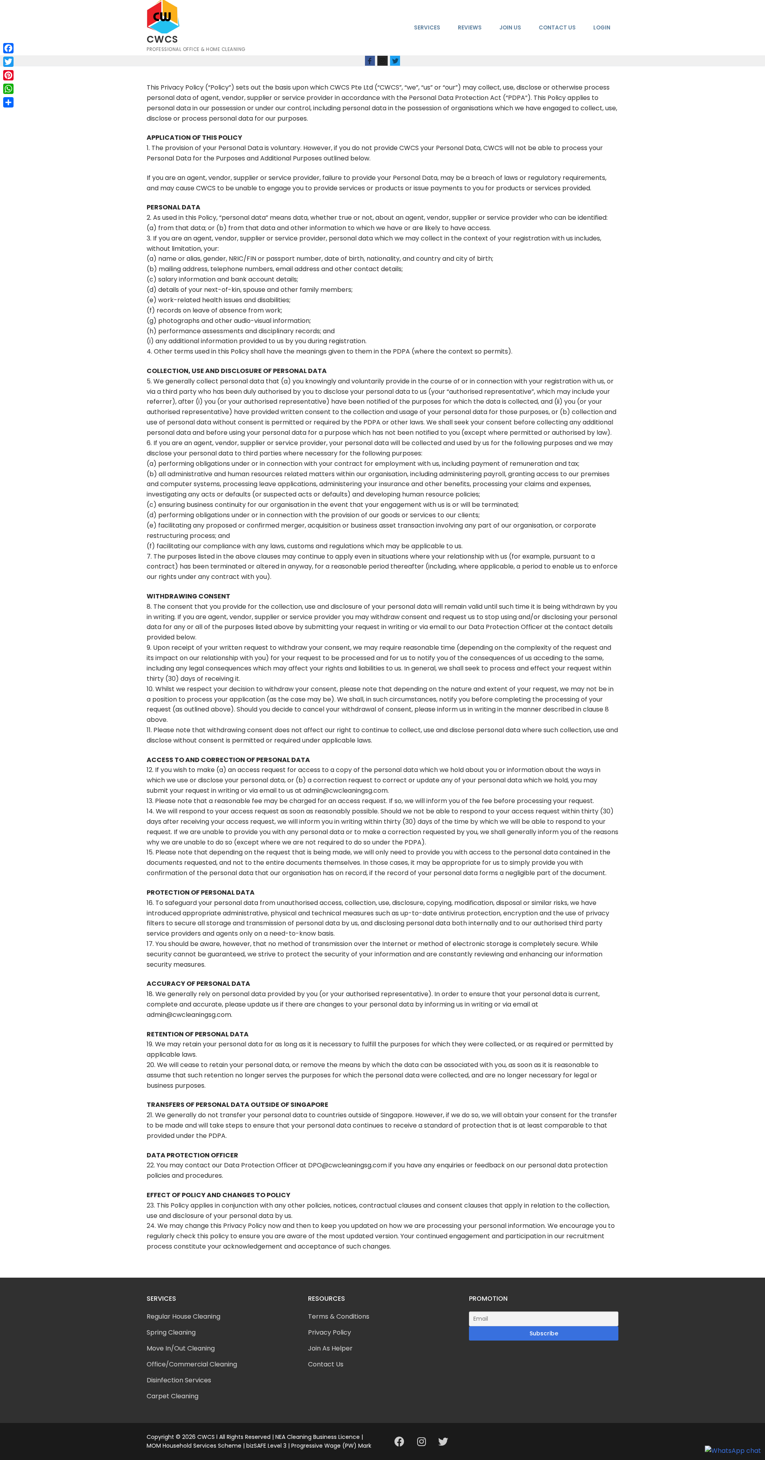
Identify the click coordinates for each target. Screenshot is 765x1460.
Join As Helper (330, 1348)
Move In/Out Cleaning (181, 1348)
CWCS (162, 39)
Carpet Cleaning (172, 1396)
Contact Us (325, 1364)
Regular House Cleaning (183, 1316)
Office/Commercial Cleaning (192, 1364)
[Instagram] (382, 61)
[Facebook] (370, 61)
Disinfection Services (179, 1380)
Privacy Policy (329, 1332)
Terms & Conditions (338, 1316)
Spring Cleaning (171, 1332)
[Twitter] (395, 61)
